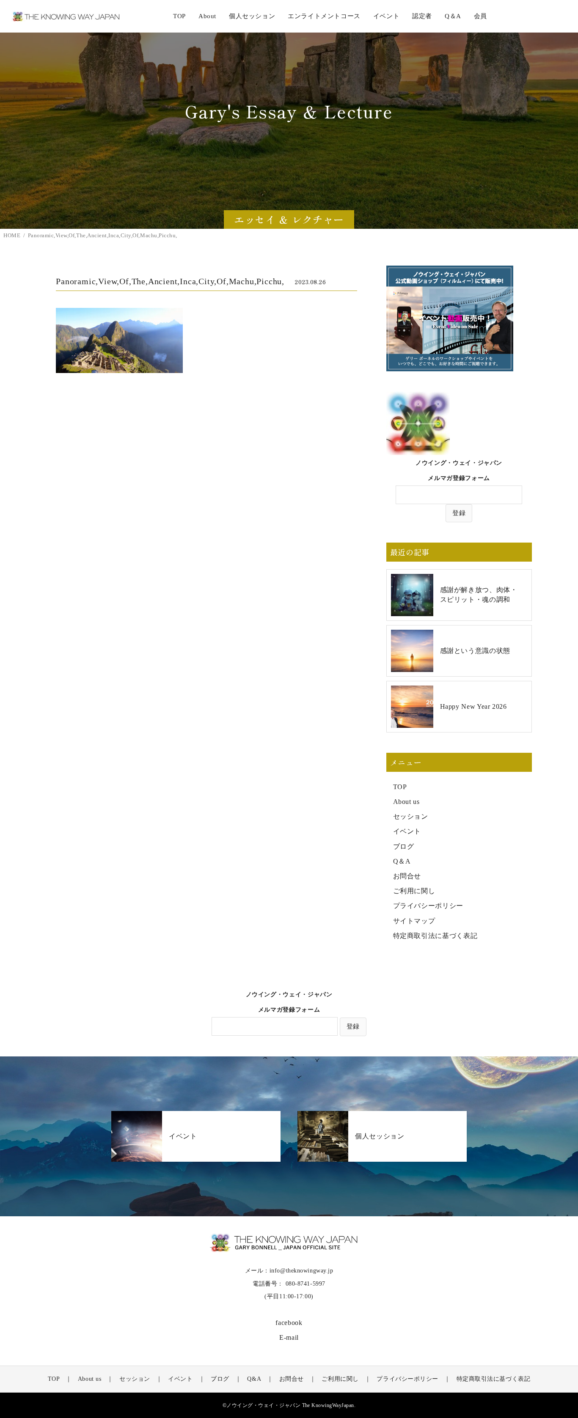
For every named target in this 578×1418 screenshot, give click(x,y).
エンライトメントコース (324, 16)
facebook (288, 1322)
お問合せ (407, 876)
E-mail (289, 1337)
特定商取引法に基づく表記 (435, 935)
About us (406, 801)
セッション (410, 816)
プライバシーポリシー (428, 905)
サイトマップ (414, 920)
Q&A (254, 1379)
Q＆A (402, 861)
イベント (407, 831)
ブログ (403, 846)
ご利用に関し (414, 890)
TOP (179, 16)
